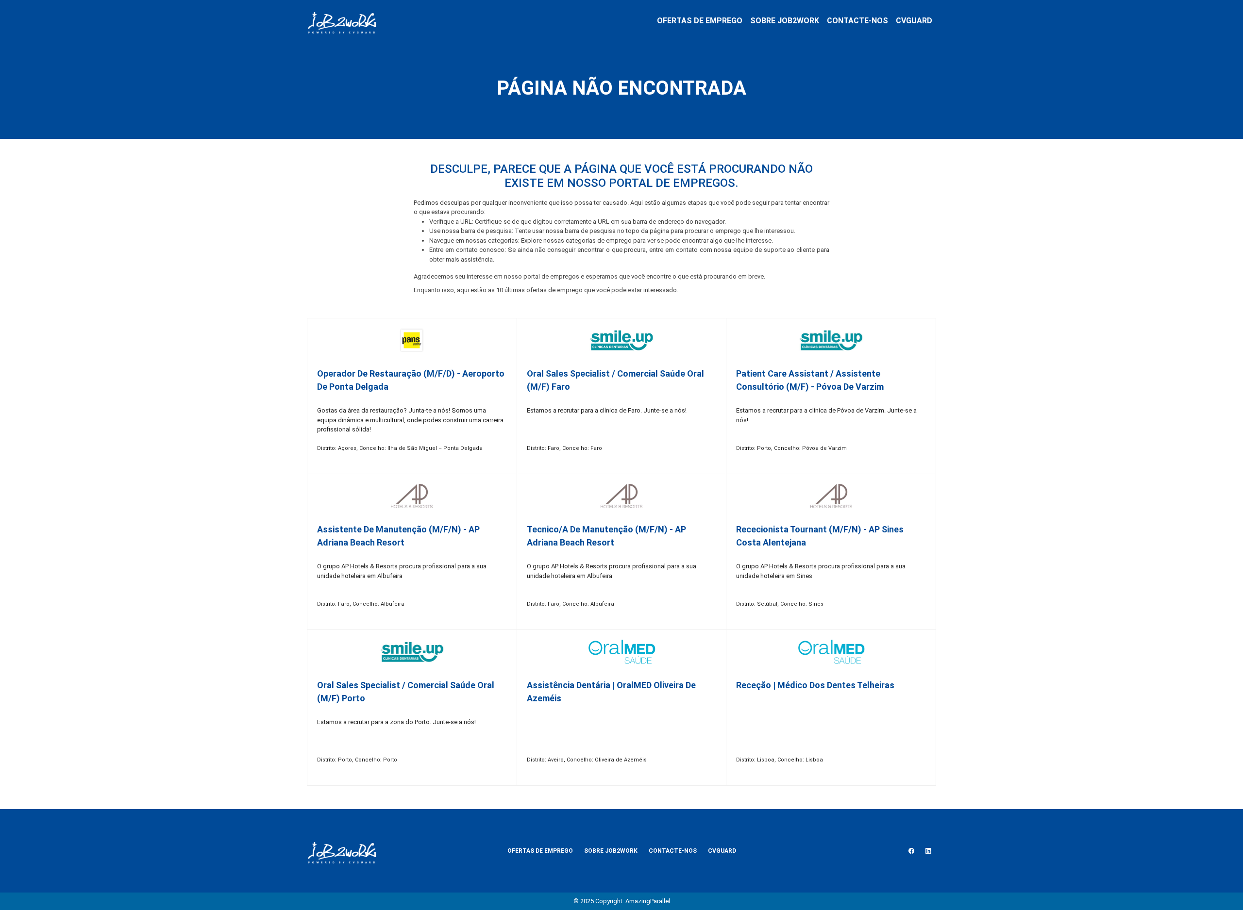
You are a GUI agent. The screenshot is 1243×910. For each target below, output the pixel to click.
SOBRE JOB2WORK (784, 20)
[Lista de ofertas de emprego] (342, 21)
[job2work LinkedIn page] (928, 850)
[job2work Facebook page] (911, 850)
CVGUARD (914, 20)
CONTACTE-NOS (857, 20)
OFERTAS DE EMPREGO (699, 20)
